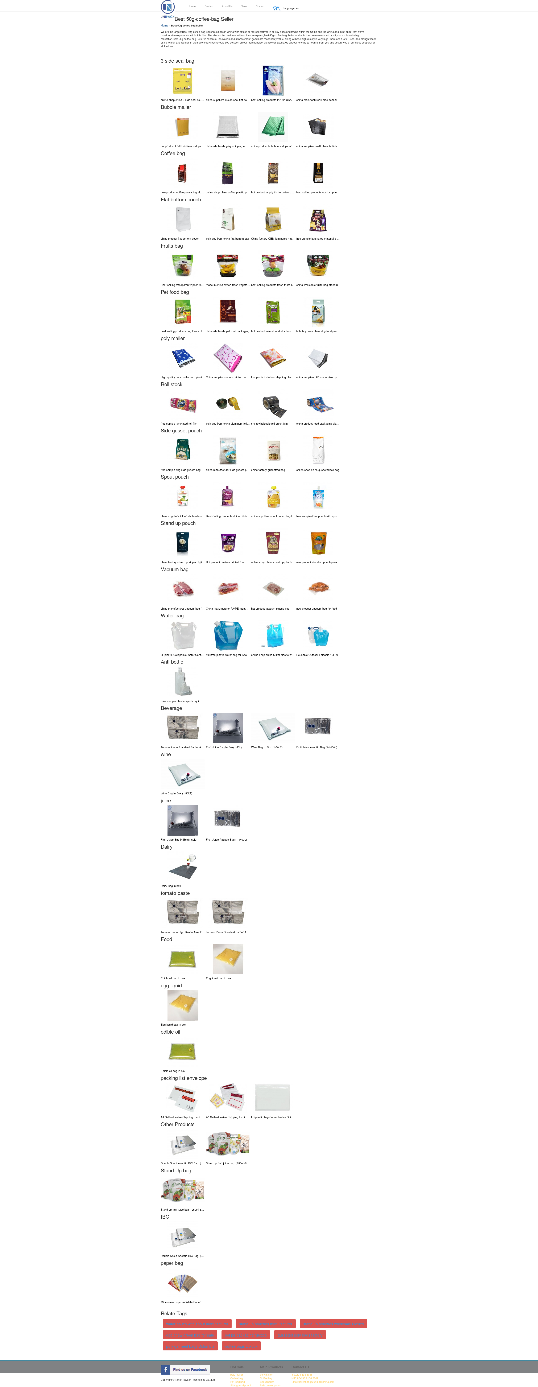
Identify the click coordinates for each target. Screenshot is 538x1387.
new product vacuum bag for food (316, 608)
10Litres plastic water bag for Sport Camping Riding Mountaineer (228, 655)
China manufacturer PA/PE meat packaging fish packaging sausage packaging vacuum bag (228, 608)
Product (209, 6)
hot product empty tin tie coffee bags (273, 192)
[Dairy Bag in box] (183, 866)
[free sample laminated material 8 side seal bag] (318, 219)
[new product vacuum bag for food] (318, 588)
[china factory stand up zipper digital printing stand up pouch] (183, 542)
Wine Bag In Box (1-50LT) (266, 747)
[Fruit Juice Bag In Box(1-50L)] (228, 727)
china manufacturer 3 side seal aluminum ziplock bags (318, 100)
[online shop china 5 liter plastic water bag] (273, 635)
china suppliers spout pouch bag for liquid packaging (273, 516)
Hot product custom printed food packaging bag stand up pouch (228, 562)
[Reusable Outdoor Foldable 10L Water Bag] (318, 635)
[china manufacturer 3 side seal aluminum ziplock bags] (318, 80)
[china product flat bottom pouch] (183, 219)
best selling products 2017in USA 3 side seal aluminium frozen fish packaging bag (273, 100)
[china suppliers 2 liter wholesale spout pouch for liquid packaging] (183, 496)
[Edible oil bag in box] (183, 958)
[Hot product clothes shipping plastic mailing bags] (273, 357)
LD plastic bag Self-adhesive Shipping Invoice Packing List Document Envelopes (273, 1117)
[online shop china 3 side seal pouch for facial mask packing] (183, 80)
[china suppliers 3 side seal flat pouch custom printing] (228, 80)
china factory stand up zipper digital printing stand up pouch (183, 562)
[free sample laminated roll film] (183, 404)
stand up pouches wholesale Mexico (333, 1323)
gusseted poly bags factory (300, 1335)
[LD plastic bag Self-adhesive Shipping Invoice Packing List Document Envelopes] (273, 1097)
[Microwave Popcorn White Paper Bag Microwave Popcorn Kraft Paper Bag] (183, 1282)
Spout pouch (267, 1381)
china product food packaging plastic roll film (318, 423)
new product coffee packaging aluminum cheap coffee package (183, 192)
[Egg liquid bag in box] (228, 958)
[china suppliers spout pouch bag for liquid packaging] (273, 496)
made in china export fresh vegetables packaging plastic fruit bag (228, 285)
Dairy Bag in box (171, 886)
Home (192, 6)
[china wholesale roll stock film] (273, 404)
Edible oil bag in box (173, 978)
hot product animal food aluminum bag (273, 331)
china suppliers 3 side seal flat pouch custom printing (228, 100)
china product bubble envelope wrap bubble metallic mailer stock (273, 146)
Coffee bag (236, 1378)
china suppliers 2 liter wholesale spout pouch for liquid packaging (183, 516)
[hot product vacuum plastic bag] (273, 588)
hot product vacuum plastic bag (270, 608)
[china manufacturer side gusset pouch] (228, 450)
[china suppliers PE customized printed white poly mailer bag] (318, 357)
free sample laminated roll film (179, 423)
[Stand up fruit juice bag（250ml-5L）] (228, 1143)
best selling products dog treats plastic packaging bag (183, 331)
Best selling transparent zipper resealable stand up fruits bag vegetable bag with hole (183, 285)
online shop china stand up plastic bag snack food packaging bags (273, 562)
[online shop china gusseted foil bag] (318, 450)
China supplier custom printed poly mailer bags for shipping (228, 377)
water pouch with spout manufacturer (197, 1323)
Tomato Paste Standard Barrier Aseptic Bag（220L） (183, 747)
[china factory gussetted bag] (273, 450)
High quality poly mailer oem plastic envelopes (183, 377)
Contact (260, 6)
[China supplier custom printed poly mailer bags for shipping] (228, 357)
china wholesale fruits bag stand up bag (318, 285)
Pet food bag (237, 1381)
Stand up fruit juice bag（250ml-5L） (228, 1163)
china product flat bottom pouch (180, 238)
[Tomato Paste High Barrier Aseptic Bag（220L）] (183, 912)
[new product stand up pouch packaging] (318, 542)
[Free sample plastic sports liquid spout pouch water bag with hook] (183, 681)
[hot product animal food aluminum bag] (273, 311)
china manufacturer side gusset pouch (228, 470)
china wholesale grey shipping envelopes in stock (228, 146)
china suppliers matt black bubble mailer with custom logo (318, 146)
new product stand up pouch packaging (318, 562)
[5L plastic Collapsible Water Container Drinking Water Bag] (183, 635)
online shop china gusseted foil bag (317, 470)
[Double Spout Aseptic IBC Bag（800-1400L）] (183, 1143)
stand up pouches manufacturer (265, 1323)
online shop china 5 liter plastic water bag (273, 655)
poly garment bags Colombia (190, 1346)
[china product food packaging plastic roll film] (318, 404)
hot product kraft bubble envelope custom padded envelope (183, 146)
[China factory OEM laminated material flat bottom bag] (273, 219)
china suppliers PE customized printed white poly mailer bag (318, 377)
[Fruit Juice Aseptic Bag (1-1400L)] (318, 727)
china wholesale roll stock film (269, 423)
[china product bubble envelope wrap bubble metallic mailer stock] (273, 126)
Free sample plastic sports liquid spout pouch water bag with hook (183, 701)
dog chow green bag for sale (190, 1335)
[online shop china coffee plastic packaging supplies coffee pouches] (228, 172)
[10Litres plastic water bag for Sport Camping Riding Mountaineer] (228, 635)
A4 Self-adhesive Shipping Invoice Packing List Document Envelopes (183, 1117)
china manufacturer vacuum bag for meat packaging (183, 608)
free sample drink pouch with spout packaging (318, 516)
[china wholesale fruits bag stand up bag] (318, 265)
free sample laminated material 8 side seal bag (318, 238)
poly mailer (236, 1374)
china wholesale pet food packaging (227, 331)
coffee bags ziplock (241, 1346)
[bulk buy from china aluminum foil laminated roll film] (228, 404)
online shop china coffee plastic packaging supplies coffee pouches (228, 192)
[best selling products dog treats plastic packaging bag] (183, 311)
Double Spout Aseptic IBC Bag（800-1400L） (183, 1163)
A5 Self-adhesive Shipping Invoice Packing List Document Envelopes (228, 1117)
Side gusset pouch (241, 1385)
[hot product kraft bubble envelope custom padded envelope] (183, 126)
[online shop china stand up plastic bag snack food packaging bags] (273, 542)
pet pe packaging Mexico (246, 1335)
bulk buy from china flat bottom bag (227, 238)
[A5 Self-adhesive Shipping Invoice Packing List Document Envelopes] (228, 1097)
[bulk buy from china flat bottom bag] (228, 219)
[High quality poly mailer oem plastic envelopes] (183, 357)
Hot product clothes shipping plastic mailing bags (273, 377)
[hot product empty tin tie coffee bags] (273, 172)
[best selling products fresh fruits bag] (273, 265)
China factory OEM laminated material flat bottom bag (273, 238)
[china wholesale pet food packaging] (228, 311)
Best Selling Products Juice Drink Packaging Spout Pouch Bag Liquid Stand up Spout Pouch (228, 516)
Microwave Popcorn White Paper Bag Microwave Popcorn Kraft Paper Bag (183, 1302)
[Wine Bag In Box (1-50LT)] (273, 727)
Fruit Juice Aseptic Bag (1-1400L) (316, 747)
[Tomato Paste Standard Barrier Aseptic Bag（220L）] (183, 727)
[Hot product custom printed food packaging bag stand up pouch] (228, 542)
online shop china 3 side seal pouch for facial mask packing (183, 100)
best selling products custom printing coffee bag (318, 192)
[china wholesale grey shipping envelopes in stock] (228, 126)
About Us (227, 6)
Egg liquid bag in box (218, 978)
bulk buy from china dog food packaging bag (318, 331)
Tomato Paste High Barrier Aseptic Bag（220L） (183, 932)
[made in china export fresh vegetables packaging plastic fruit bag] (228, 265)
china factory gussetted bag (268, 470)
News (244, 6)
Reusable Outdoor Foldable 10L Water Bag (318, 655)
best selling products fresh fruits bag (273, 285)
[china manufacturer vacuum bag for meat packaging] (183, 588)
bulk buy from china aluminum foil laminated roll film (228, 423)
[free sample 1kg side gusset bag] (183, 450)
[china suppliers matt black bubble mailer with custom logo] (318, 126)
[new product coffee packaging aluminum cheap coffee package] (183, 172)
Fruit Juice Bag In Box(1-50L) (224, 747)
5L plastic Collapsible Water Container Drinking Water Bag (183, 655)
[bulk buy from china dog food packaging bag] (318, 311)
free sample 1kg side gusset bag (180, 470)
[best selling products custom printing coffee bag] (318, 172)
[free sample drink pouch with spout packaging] (318, 496)
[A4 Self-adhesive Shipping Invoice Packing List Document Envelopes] (183, 1097)
